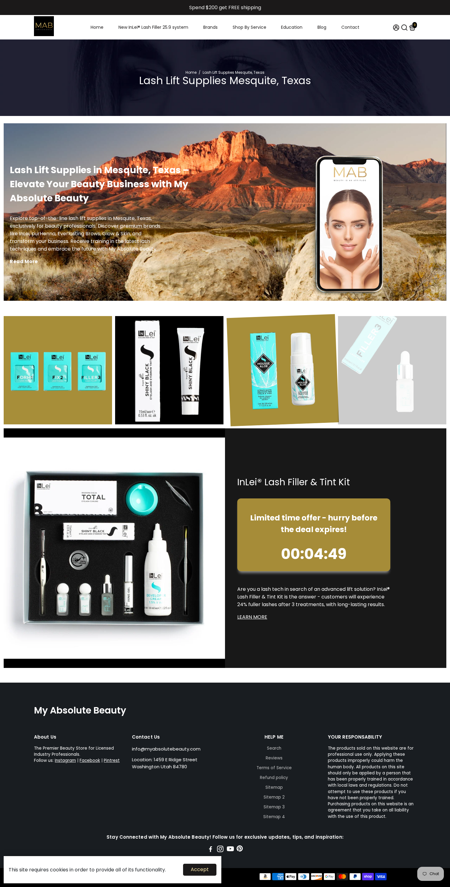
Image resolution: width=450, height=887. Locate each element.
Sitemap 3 (274, 807)
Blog (321, 27)
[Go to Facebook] (210, 850)
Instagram (65, 760)
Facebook (90, 760)
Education (291, 27)
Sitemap (274, 787)
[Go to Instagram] (220, 850)
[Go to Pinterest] (240, 850)
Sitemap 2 (274, 797)
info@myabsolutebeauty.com (166, 749)
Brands (210, 27)
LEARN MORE (252, 617)
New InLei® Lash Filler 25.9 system (153, 27)
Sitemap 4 (274, 817)
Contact (350, 27)
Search (274, 748)
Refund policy (274, 778)
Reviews (274, 758)
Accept (200, 869)
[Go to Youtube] (230, 850)
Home (97, 27)
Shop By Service (249, 27)
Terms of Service (274, 768)
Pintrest (112, 760)
